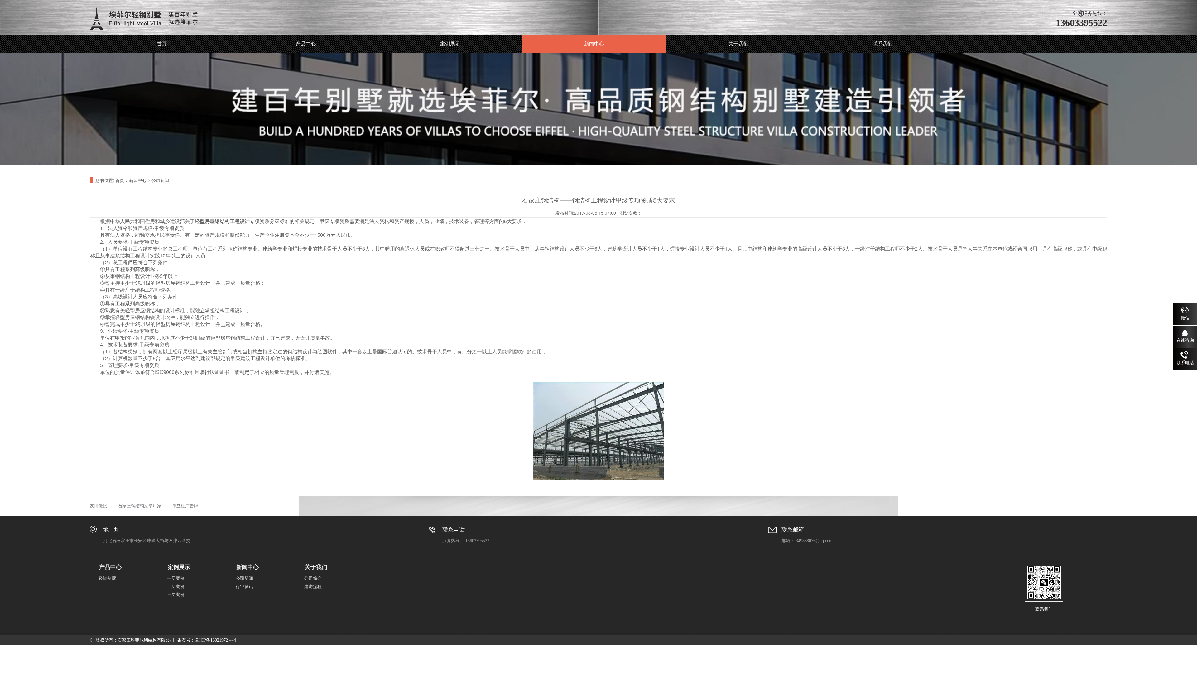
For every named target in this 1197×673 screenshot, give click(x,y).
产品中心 (306, 43)
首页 (162, 43)
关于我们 (738, 43)
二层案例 (176, 586)
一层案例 (176, 578)
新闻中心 (594, 43)
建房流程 (313, 586)
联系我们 (882, 43)
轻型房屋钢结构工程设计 (222, 221)
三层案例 (176, 594)
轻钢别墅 (107, 578)
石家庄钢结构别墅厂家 (139, 506)
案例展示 (450, 43)
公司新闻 (160, 180)
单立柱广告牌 (185, 506)
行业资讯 (244, 586)
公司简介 (313, 578)
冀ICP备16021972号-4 (215, 640)
